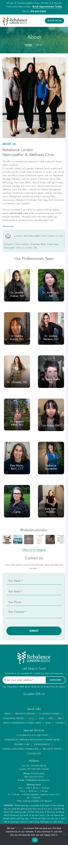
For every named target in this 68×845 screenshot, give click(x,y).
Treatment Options (25, 713)
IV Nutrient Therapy (49, 713)
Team (41, 718)
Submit (34, 631)
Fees (51, 718)
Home (28, 45)
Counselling (34, 753)
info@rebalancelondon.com (37, 780)
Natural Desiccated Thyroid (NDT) (20, 748)
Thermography (42, 744)
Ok (34, 840)
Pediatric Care (22, 744)
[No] (64, 834)
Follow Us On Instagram (34, 549)
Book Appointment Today (47, 6)
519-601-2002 (38, 11)
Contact (60, 722)
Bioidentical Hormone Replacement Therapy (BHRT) (32, 739)
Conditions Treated (13, 718)
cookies (19, 828)
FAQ (59, 718)
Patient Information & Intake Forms (22, 722)
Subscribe (55, 680)
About (31, 718)
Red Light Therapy (52, 748)
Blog (48, 722)
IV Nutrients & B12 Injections (32, 735)
